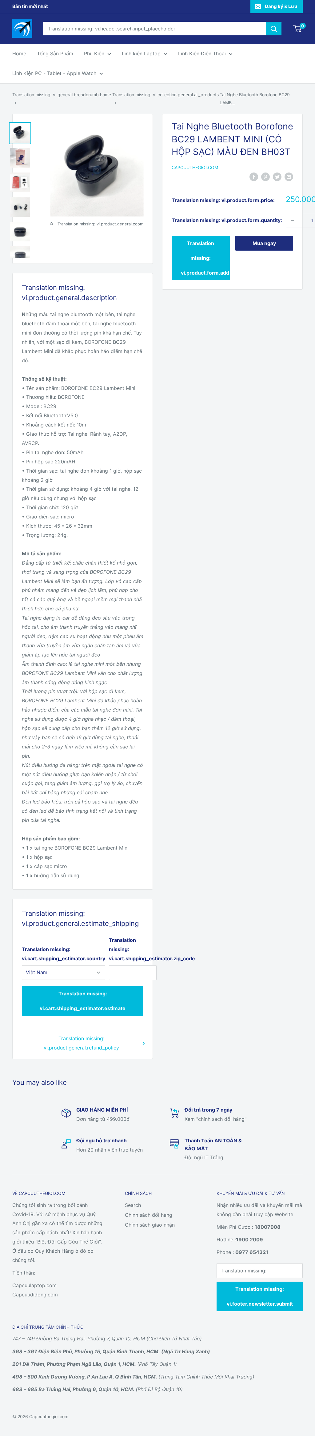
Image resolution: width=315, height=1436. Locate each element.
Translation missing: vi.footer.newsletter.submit (260, 1296)
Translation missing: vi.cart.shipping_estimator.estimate (83, 1000)
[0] (297, 28)
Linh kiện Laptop (141, 53)
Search (133, 1205)
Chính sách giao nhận (150, 1225)
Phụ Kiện (94, 53)
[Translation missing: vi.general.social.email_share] (289, 176)
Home (19, 53)
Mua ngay (264, 243)
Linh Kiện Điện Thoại (202, 53)
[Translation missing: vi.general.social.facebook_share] (253, 176)
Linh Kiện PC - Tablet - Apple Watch (54, 73)
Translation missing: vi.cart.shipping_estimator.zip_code (133, 949)
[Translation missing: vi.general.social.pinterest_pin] (265, 176)
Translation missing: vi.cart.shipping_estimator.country (63, 954)
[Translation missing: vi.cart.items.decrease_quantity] (292, 220)
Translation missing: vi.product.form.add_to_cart (205, 258)
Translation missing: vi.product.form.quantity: (227, 220)
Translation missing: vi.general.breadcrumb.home (61, 94)
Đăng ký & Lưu (281, 6)
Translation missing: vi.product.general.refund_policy (81, 1043)
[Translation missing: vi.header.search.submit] (273, 28)
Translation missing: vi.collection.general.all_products (165, 94)
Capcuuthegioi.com (195, 167)
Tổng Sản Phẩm (55, 53)
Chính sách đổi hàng (148, 1215)
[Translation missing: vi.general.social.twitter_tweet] (277, 176)
